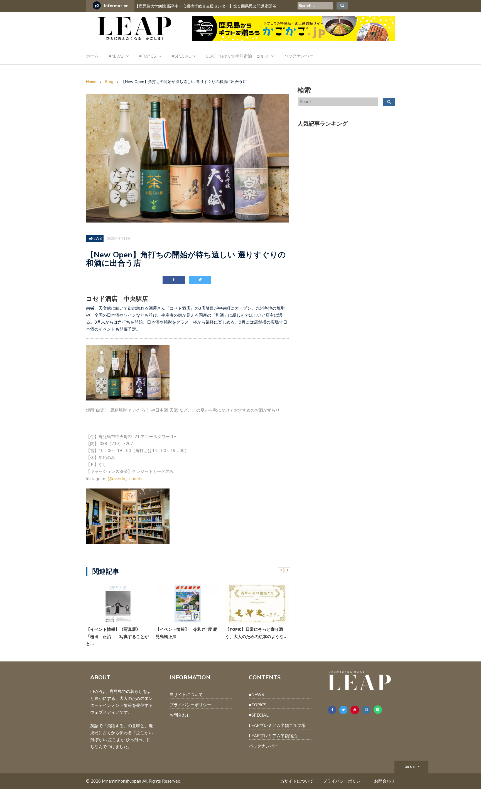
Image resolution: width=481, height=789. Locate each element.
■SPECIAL (181, 56)
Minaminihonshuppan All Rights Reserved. (141, 781)
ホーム (92, 56)
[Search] (342, 5)
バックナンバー (298, 56)
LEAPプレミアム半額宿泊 (273, 736)
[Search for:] (315, 5)
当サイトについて (186, 694)
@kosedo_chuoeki (124, 479)
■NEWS (116, 56)
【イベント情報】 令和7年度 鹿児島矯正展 (186, 633)
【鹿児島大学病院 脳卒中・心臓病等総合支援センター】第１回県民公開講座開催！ (207, 6)
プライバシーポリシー (190, 705)
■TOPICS (147, 56)
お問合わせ (180, 715)
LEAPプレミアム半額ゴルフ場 (277, 725)
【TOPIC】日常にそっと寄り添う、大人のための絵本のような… (256, 633)
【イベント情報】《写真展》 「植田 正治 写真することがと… (117, 636)
